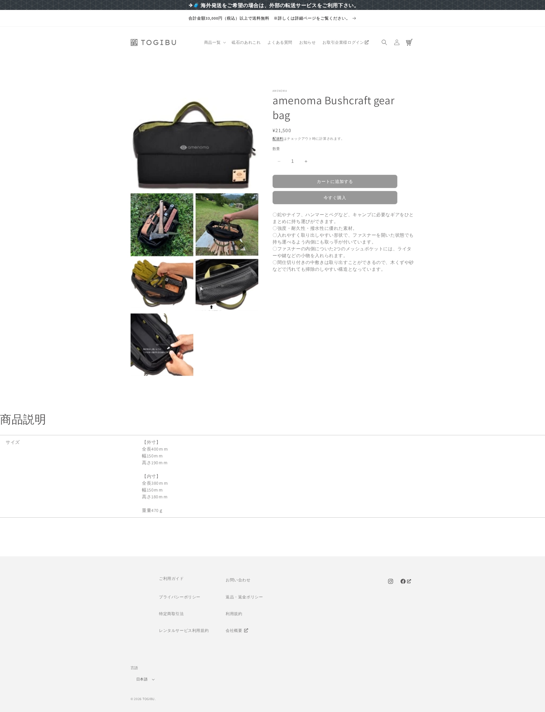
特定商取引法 (171, 613)
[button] (214, 42)
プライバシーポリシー (179, 596)
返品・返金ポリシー (244, 596)
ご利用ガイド (171, 578)
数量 (276, 148)
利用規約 (234, 613)
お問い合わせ (238, 579)
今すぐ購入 (335, 197)
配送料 (277, 138)
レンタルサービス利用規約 (184, 630)
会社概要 (234, 630)
